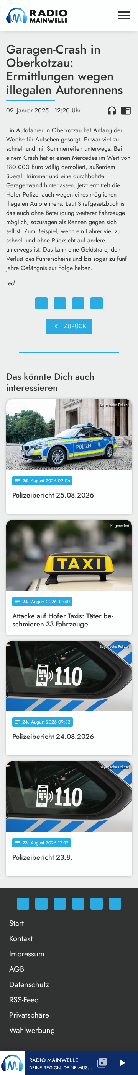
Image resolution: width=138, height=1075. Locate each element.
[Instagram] (60, 904)
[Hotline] (115, 904)
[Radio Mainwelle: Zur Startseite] (59, 15)
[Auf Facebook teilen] (41, 303)
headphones (112, 110)
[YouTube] (78, 904)
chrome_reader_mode (125, 110)
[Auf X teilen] (60, 303)
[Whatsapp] (23, 904)
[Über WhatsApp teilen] (78, 303)
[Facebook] (41, 904)
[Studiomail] (96, 904)
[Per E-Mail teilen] (96, 303)
